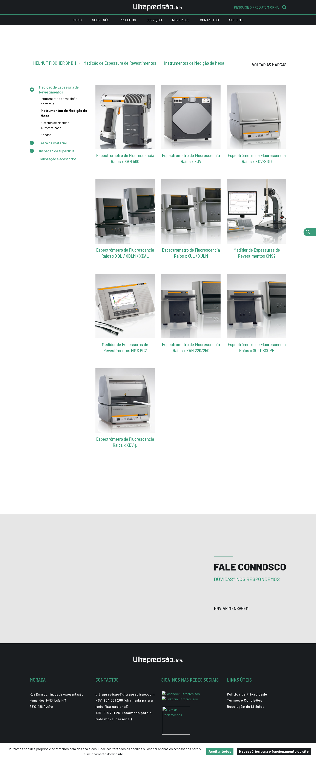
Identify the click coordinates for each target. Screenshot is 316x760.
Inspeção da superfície (57, 151)
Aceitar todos (220, 751)
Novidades (181, 20)
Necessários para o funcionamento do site (274, 751)
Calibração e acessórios (58, 159)
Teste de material (53, 143)
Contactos (209, 20)
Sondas (46, 135)
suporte (236, 20)
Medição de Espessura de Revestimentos (59, 89)
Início (77, 20)
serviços (154, 20)
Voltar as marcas (269, 64)
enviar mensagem (232, 608)
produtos (128, 20)
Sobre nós (100, 20)
